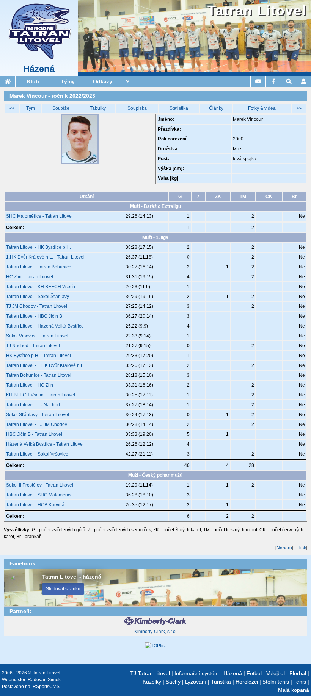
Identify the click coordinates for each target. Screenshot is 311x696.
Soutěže (60, 108)
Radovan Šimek (44, 679)
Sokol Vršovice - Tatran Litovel (37, 336)
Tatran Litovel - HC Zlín (29, 385)
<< (11, 108)
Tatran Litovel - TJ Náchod (33, 404)
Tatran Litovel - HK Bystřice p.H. (38, 247)
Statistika (179, 108)
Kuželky (152, 682)
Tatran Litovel (256, 10)
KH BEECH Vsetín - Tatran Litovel (40, 395)
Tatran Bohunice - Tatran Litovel (38, 375)
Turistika (221, 682)
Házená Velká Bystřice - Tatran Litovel (45, 444)
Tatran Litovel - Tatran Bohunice (38, 267)
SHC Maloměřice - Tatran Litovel (39, 216)
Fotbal (254, 673)
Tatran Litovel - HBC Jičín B (34, 316)
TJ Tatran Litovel (150, 673)
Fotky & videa (262, 108)
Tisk (302, 548)
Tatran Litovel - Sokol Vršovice (37, 454)
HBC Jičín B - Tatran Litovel (34, 434)
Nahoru (284, 548)
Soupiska (137, 108)
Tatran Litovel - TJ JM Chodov (36, 424)
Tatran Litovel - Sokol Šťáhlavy (37, 296)
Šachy (173, 682)
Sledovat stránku (63, 588)
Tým (30, 108)
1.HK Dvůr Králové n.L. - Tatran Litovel (45, 257)
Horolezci (247, 682)
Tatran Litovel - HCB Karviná (35, 504)
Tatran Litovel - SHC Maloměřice (39, 495)
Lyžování (195, 682)
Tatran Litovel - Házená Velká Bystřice (45, 326)
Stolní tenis (275, 682)
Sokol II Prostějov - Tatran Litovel (39, 485)
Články (216, 108)
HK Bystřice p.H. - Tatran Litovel (38, 355)
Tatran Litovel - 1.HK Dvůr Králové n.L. (45, 365)
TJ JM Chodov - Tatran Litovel (36, 306)
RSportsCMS (46, 686)
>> (299, 108)
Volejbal (275, 673)
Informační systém (196, 673)
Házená (39, 69)
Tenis (300, 682)
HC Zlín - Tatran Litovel (29, 276)
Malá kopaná (293, 690)
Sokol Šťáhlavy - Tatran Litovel (37, 414)
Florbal (297, 673)
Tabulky (98, 108)
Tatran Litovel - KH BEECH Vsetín (40, 286)
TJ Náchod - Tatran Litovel (33, 345)
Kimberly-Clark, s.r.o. (155, 631)
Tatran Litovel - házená (71, 577)
